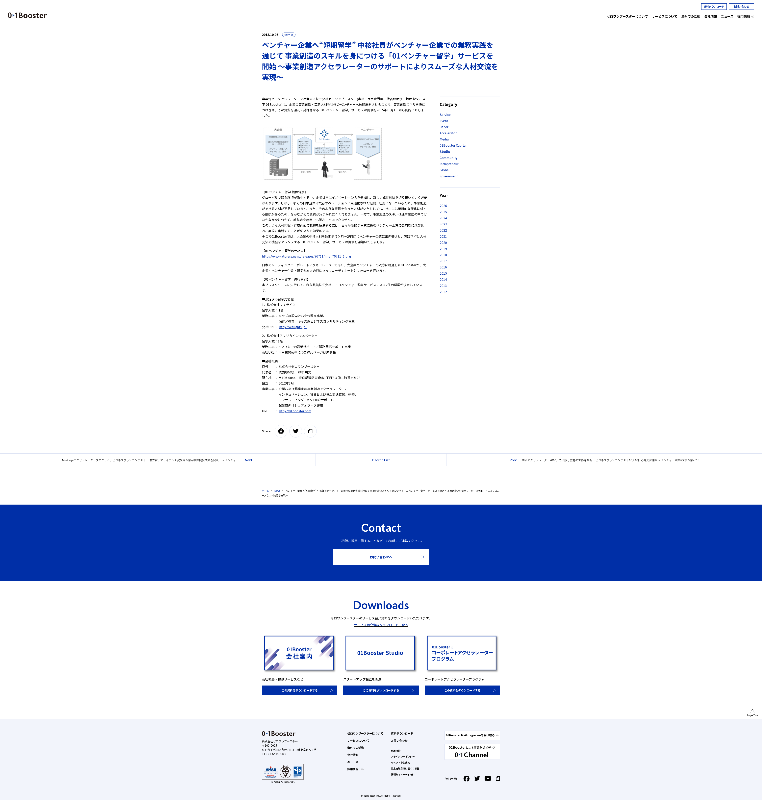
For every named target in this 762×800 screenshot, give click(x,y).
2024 (443, 217)
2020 (443, 242)
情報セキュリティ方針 (403, 774)
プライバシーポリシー (403, 756)
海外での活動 (355, 748)
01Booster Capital (453, 145)
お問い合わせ (741, 6)
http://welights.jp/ (293, 326)
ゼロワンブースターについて (365, 733)
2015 (443, 273)
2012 (443, 291)
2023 (443, 224)
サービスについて (358, 740)
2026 (443, 205)
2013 (443, 285)
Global (444, 169)
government (449, 176)
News (277, 490)
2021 (443, 236)
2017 (443, 261)
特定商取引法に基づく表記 (405, 768)
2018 (443, 254)
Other (444, 126)
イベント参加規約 (400, 762)
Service (288, 34)
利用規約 (395, 750)
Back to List (381, 460)
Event (444, 120)
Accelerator (448, 133)
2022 (443, 230)
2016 (443, 267)
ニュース (352, 762)
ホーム (265, 490)
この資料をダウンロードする (300, 690)
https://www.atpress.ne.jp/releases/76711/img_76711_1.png (306, 256)
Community (448, 157)
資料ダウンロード (714, 6)
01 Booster (27, 15)
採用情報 (353, 769)
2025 (443, 211)
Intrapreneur (449, 163)
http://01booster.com (295, 411)
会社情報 (352, 755)
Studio (445, 151)
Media (444, 139)
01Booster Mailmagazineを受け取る (470, 735)
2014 (443, 279)
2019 (443, 248)
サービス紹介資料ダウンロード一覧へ (381, 624)
